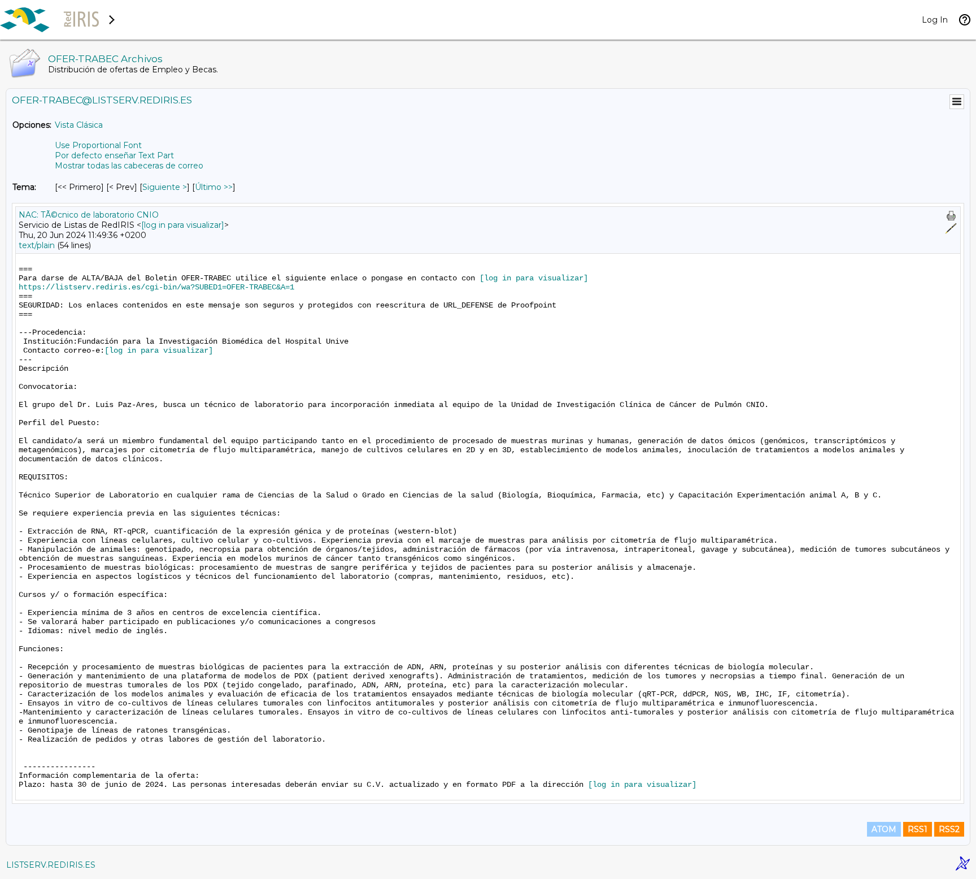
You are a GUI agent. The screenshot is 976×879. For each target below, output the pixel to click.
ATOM (884, 829)
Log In (935, 20)
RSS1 (917, 829)
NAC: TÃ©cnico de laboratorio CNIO (89, 215)
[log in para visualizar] (182, 225)
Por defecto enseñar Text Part (114, 155)
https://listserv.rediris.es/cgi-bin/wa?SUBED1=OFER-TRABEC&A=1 (156, 287)
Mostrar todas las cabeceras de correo (129, 166)
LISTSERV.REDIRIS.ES (50, 865)
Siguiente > (164, 187)
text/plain (37, 245)
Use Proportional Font (98, 145)
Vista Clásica (79, 125)
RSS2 (949, 829)
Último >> (214, 187)
